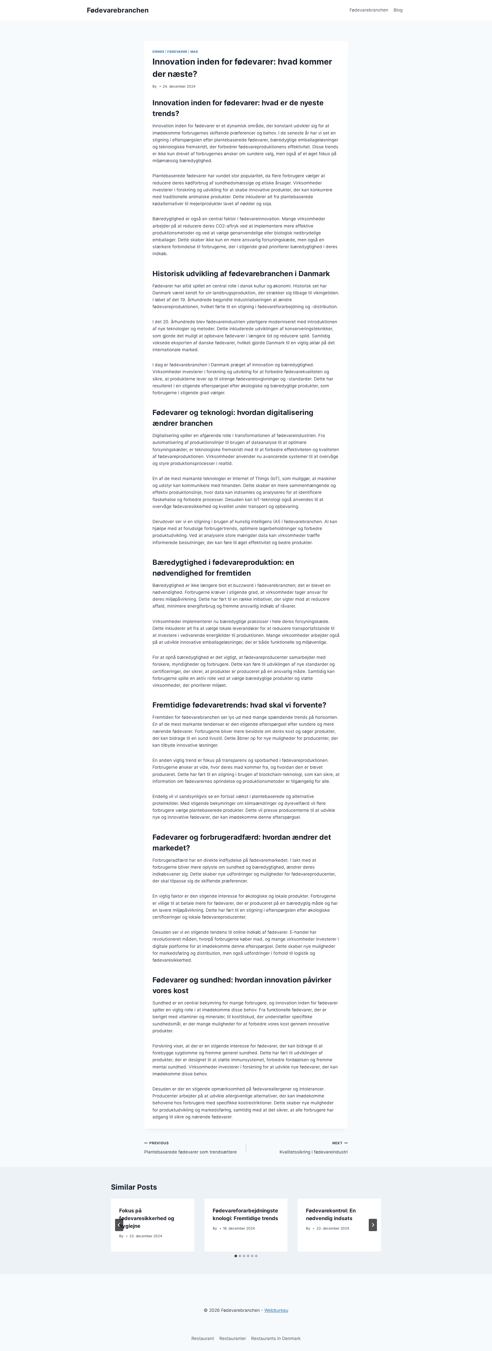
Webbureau (276, 1310)
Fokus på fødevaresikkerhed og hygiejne (146, 1218)
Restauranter (232, 1338)
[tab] (235, 1256)
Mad (194, 52)
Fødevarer (177, 52)
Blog (398, 10)
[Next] (373, 1225)
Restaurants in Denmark (276, 1338)
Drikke (158, 52)
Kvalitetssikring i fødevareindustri (314, 1148)
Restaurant (202, 1338)
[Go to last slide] (119, 1225)
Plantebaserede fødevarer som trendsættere (190, 1148)
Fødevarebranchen (369, 10)
